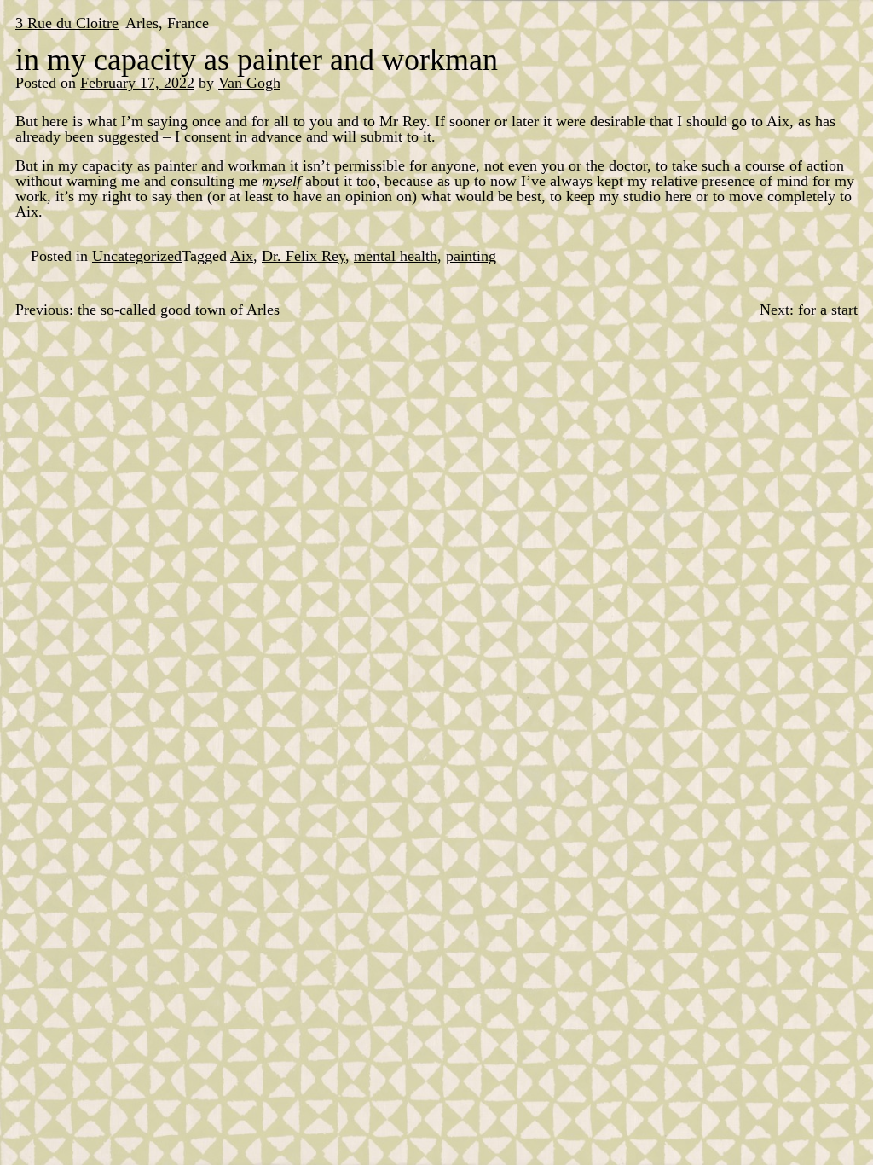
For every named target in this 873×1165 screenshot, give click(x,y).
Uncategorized (137, 255)
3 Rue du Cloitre (67, 23)
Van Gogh (249, 82)
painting (471, 255)
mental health (395, 255)
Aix (241, 255)
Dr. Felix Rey (303, 255)
